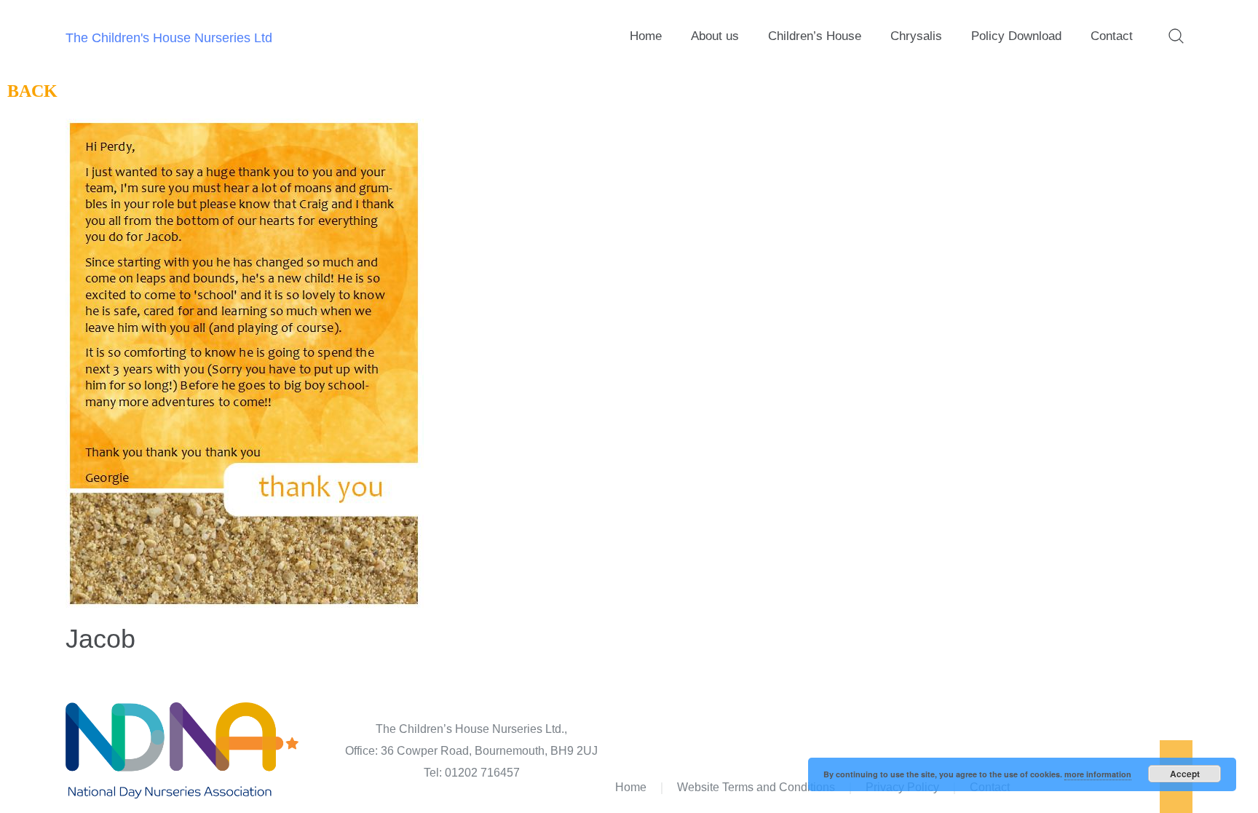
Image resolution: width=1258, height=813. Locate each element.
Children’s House (814, 36)
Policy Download (1016, 36)
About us (715, 36)
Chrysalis (916, 36)
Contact (1112, 36)
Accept (1185, 773)
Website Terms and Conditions (756, 787)
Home (646, 36)
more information (1097, 774)
